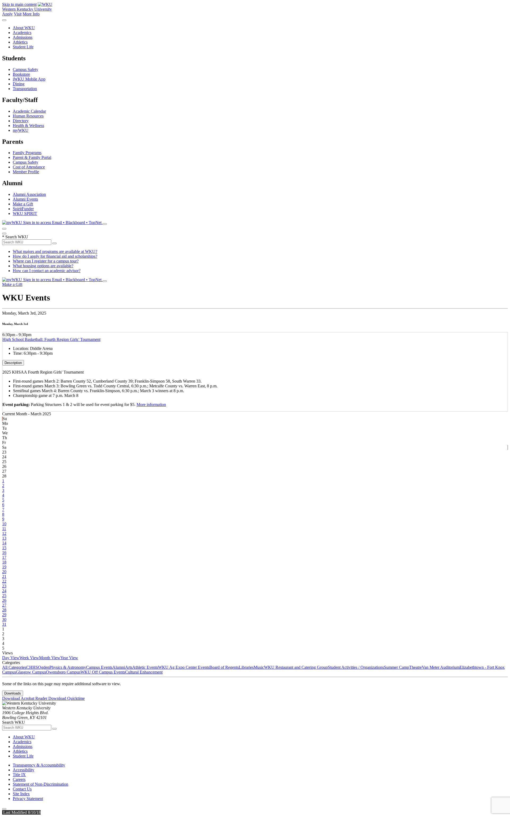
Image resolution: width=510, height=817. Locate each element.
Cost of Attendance (29, 167)
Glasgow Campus (31, 672)
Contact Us (22, 789)
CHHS (32, 667)
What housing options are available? (43, 266)
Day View (10, 657)
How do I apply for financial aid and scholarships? (55, 256)
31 (4, 624)
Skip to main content (19, 4)
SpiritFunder (23, 208)
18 (4, 562)
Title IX (19, 774)
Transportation (25, 88)
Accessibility (23, 770)
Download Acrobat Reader (25, 698)
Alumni (118, 667)
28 (4, 610)
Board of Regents (224, 667)
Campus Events (99, 667)
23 (4, 586)
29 (4, 614)
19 (4, 567)
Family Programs (27, 152)
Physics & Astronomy (67, 667)
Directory (21, 120)
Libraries (246, 667)
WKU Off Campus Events (102, 672)
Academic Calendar (29, 111)
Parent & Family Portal (32, 157)
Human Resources (28, 116)
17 (4, 557)
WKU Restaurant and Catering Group (296, 667)
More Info (31, 14)
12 (4, 533)
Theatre (415, 667)
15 (4, 547)
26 (4, 600)
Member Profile (26, 172)
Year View (69, 657)
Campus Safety (25, 69)
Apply (7, 14)
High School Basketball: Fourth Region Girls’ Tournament (51, 339)
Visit (18, 14)
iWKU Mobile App (29, 79)
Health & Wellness (28, 125)
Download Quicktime (66, 698)
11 (4, 528)
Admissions (22, 37)
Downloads (12, 693)
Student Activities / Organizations (356, 667)
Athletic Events (145, 667)
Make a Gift (23, 204)
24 (4, 591)
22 (4, 581)
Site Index (21, 793)
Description (13, 363)
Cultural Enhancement (144, 672)
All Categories (14, 667)
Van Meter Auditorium (441, 667)
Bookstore (21, 74)
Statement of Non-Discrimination (40, 784)
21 (4, 576)
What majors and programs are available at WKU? (55, 251)
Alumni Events (25, 199)
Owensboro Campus (63, 672)
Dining (18, 84)
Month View (49, 657)
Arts (128, 667)
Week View (29, 657)
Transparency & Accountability (39, 765)
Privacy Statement (28, 798)
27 (4, 605)
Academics (22, 32)
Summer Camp (396, 667)
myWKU (20, 130)
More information (151, 404)
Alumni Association (29, 194)
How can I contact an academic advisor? (46, 270)
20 (4, 571)
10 (4, 524)
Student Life (23, 47)
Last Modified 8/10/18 (21, 812)
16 (4, 552)
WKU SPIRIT (25, 213)
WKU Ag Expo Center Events (183, 667)
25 (4, 595)
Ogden (43, 667)
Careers (19, 779)
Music (259, 667)
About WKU (24, 28)
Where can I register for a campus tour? (46, 261)
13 (4, 538)
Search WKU (15, 237)
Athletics (20, 42)
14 (4, 543)
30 (4, 619)
